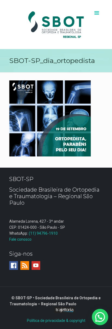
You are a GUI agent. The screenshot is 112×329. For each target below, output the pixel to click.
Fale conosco (20, 239)
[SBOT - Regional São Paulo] (56, 24)
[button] (100, 317)
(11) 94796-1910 (43, 233)
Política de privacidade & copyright (56, 320)
